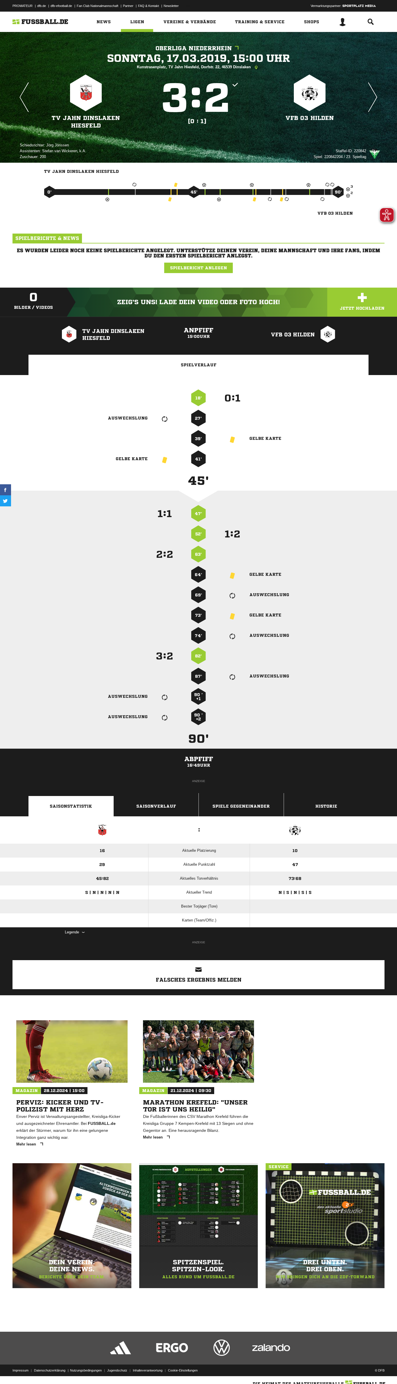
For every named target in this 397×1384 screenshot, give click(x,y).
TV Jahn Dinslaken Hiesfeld (86, 122)
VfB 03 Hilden (309, 118)
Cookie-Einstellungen (183, 1370)
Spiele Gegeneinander (241, 806)
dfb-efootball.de (61, 6)
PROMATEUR (22, 6)
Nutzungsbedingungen (86, 1370)
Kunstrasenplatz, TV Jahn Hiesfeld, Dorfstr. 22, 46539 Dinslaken (194, 67)
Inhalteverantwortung (147, 1370)
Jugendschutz (117, 1370)
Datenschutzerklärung (49, 1370)
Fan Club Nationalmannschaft (97, 6)
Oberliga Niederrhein (193, 48)
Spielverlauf (199, 365)
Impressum (20, 1370)
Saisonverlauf (156, 806)
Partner (128, 6)
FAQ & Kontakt (148, 6)
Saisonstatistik (71, 806)
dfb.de (41, 6)
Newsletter (171, 6)
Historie (326, 806)
